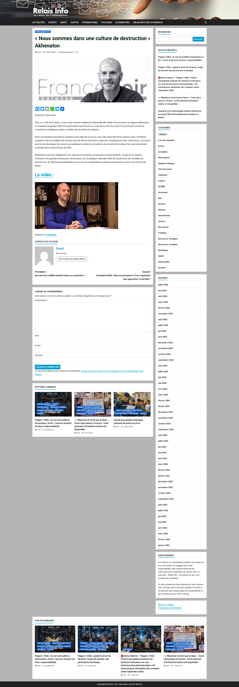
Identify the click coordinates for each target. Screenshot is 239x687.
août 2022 (162, 505)
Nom (37, 335)
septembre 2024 (166, 360)
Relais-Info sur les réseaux (148, 22)
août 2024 (162, 366)
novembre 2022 (165, 487)
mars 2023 (163, 464)
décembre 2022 (165, 481)
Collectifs (162, 175)
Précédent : (60, 274)
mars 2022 (163, 533)
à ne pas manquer (43, 404)
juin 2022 (162, 516)
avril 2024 (162, 389)
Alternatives (123, 22)
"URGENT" (80, 407)
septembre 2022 (166, 499)
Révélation (59, 410)
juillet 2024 (163, 371)
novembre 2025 (165, 313)
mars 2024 (163, 395)
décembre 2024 (165, 342)
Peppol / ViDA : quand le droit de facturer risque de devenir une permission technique (94, 659)
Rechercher (164, 32)
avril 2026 (162, 296)
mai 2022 (162, 522)
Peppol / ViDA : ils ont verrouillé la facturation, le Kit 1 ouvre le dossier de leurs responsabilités (53, 423)
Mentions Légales (166, 604)
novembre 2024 (165, 348)
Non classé (163, 227)
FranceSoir (51, 234)
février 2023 (164, 470)
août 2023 (162, 435)
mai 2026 (162, 290)
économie (163, 192)
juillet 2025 (163, 325)
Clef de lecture (43, 407)
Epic (160, 198)
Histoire (162, 204)
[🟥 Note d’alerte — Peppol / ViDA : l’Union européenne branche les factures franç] (141, 639)
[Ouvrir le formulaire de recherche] (206, 22)
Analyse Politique (166, 163)
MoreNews (124, 684)
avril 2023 (162, 458)
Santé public (81, 413)
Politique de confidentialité (169, 608)
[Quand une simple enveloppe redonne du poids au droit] (132, 404)
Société (52, 22)
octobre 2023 (164, 423)
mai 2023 (162, 452)
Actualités (38, 22)
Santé (63, 22)
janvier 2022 (164, 545)
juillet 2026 (163, 285)
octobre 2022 (164, 493)
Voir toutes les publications (72, 258)
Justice (74, 22)
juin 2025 (162, 331)
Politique (106, 22)
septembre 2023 (166, 429)
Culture (161, 181)
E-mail (37, 345)
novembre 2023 (165, 418)
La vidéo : (44, 174)
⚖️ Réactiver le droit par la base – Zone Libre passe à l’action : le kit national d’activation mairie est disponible (179, 100)
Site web (39, 355)
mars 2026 (163, 302)
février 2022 (164, 539)
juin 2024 (162, 377)
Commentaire (41, 300)
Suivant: (123, 275)
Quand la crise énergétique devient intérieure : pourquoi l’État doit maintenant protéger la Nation (180, 114)
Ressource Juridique (58, 407)
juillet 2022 (163, 510)
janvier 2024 (164, 406)
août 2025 (162, 319)
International (90, 22)
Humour (162, 210)
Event (39, 52)
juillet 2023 (163, 441)
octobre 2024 (164, 354)
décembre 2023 (165, 412)
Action (54, 404)
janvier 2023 (164, 476)
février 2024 (164, 400)
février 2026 (164, 308)
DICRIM (161, 186)
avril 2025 (162, 337)
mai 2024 (162, 383)
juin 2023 (162, 447)
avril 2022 (162, 528)
